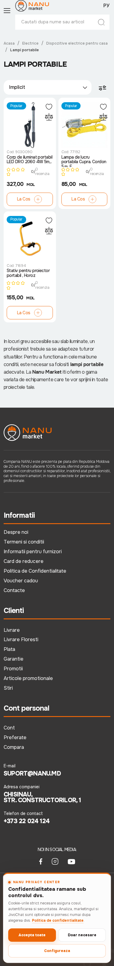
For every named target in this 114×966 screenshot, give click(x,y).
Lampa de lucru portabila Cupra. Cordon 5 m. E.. (83, 161)
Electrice (30, 43)
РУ (106, 6)
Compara (14, 747)
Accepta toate (32, 935)
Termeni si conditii (24, 542)
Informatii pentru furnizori (33, 551)
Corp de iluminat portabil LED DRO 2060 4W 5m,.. (29, 159)
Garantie (13, 659)
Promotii (13, 668)
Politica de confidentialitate (58, 920)
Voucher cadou (21, 580)
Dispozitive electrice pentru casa (77, 43)
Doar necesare (82, 935)
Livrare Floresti (21, 639)
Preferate (15, 737)
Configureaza (57, 950)
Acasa (9, 43)
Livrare (12, 630)
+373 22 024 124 (27, 821)
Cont (9, 728)
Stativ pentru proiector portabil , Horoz (28, 273)
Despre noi (16, 532)
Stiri (8, 688)
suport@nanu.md (32, 773)
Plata (9, 649)
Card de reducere (23, 561)
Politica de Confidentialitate (35, 571)
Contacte (14, 590)
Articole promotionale (28, 678)
